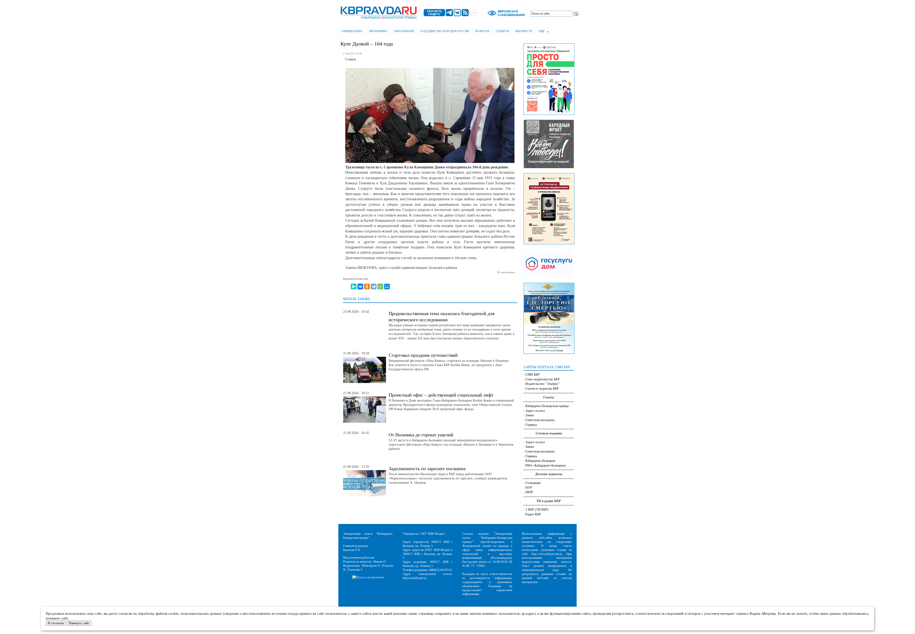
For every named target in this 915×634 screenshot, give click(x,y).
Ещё (540, 32)
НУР (528, 487)
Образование (404, 31)
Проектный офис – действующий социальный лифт (441, 395)
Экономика (378, 31)
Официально (352, 31)
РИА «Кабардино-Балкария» (545, 465)
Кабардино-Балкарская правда (547, 406)
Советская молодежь (540, 420)
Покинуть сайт (79, 623)
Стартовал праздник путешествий (423, 355)
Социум (502, 31)
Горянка (531, 425)
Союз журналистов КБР (542, 379)
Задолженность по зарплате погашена (427, 468)
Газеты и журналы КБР (542, 388)
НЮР (529, 492)
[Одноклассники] (367, 286)
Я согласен (56, 623)
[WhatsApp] (380, 286)
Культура (482, 31)
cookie (173, 613)
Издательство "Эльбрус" (542, 384)
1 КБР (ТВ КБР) (537, 509)
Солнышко (533, 483)
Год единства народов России (445, 31)
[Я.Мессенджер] (353, 286)
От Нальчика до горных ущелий (421, 434)
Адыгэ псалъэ (535, 411)
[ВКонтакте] (360, 286)
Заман (529, 415)
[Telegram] (373, 286)
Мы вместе (523, 31)
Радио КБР (533, 514)
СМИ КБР (532, 374)
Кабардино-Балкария (540, 461)
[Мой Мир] (387, 286)
